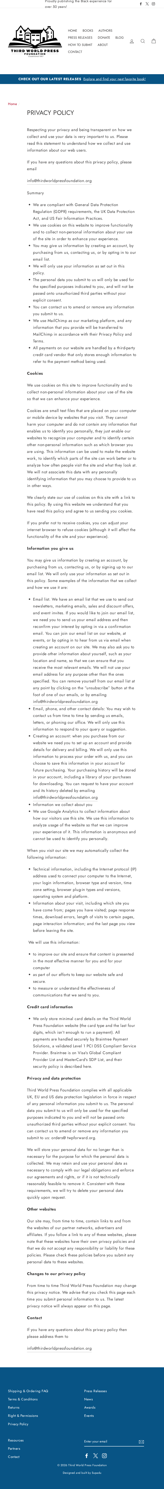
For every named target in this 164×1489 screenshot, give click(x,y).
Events (89, 1415)
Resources (16, 1440)
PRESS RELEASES (80, 37)
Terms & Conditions (23, 1399)
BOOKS (88, 30)
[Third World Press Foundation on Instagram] (104, 1455)
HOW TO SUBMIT (80, 45)
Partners (14, 1448)
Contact (14, 1456)
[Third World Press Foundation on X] (95, 1455)
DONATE (104, 37)
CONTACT (75, 52)
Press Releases (95, 1391)
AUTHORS (105, 30)
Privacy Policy (18, 1424)
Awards (89, 1407)
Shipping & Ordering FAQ (28, 1391)
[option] (82, 79)
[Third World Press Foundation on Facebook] (86, 1455)
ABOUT (103, 45)
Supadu (96, 1473)
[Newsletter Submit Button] (141, 1441)
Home (12, 103)
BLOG (119, 37)
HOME (72, 30)
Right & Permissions (23, 1415)
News (88, 1399)
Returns (14, 1407)
